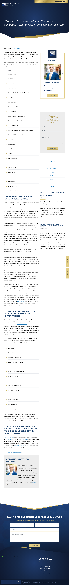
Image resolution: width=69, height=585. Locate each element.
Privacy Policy (53, 582)
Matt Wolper (25, 439)
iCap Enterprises (16, 48)
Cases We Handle (30, 8)
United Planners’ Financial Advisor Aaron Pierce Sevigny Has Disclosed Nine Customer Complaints (52, 194)
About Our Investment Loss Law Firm (15, 8)
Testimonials (52, 179)
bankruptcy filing (21, 301)
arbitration (8, 439)
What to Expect (52, 183)
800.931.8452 (60, 2)
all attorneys (52, 95)
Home (4, 8)
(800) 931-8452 (31, 450)
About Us (52, 161)
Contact (58, 8)
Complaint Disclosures (52, 168)
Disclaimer (47, 582)
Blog (53, 8)
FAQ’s (52, 172)
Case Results (52, 175)
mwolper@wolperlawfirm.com (14, 452)
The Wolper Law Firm (9, 437)
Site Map (43, 582)
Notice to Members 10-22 (22, 324)
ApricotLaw (29, 583)
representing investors (19, 445)
